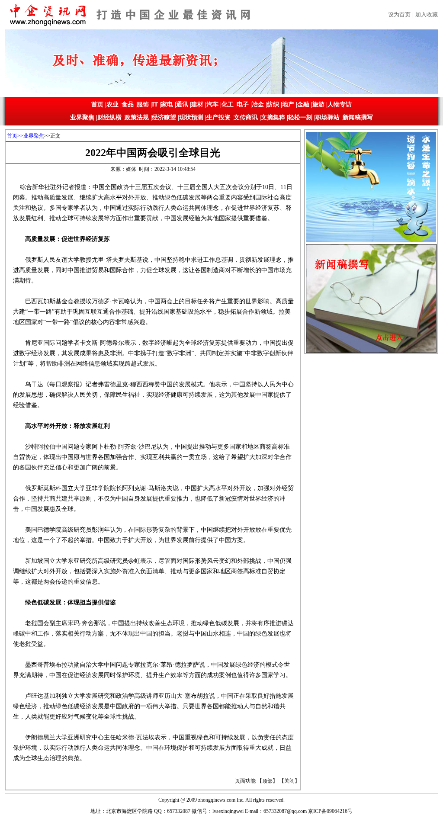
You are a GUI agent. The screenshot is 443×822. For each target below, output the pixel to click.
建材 (197, 104)
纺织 (273, 104)
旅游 (318, 104)
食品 (128, 104)
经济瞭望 (164, 117)
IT (155, 104)
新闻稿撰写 (358, 117)
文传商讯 (246, 117)
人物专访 (339, 104)
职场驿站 (327, 117)
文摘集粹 (273, 117)
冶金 (258, 104)
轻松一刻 (300, 117)
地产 (288, 104)
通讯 (182, 104)
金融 (303, 104)
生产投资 (218, 117)
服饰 (143, 104)
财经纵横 (109, 117)
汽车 (212, 104)
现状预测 (191, 117)
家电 (167, 104)
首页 (97, 104)
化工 (228, 104)
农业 (112, 104)
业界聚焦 (82, 117)
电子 (243, 104)
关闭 (289, 781)
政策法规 (137, 117)
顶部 (267, 781)
